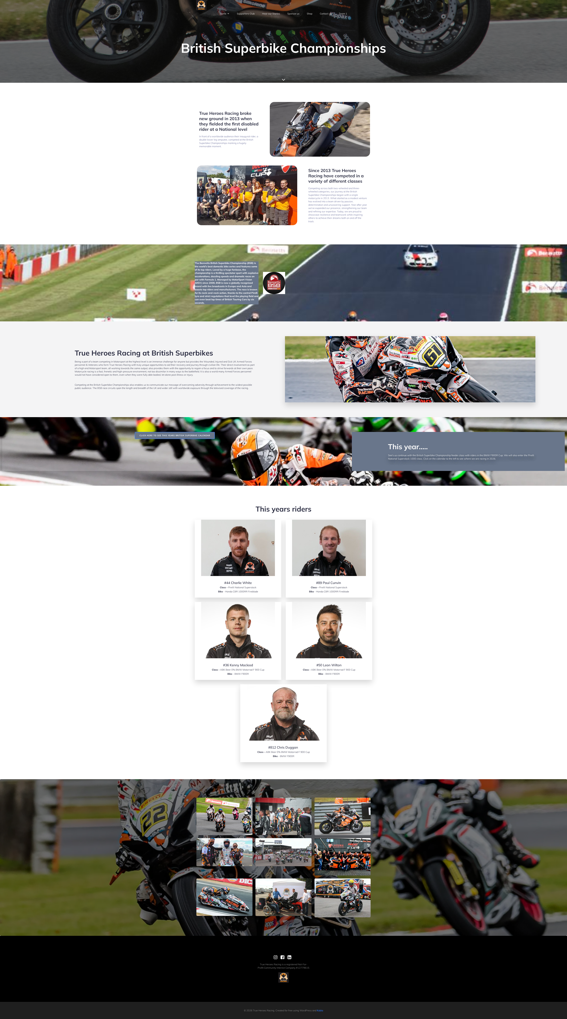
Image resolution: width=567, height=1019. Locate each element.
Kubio (320, 1010)
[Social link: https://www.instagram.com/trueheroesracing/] (276, 957)
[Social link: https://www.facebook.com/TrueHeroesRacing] (283, 957)
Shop (309, 13)
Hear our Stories (271, 13)
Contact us (325, 13)
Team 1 (343, 13)
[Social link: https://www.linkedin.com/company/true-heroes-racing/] (290, 957)
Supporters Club (246, 13)
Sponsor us (293, 13)
